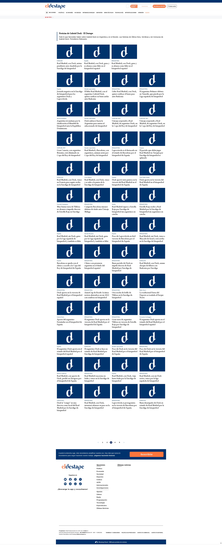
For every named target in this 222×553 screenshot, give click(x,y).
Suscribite (147, 454)
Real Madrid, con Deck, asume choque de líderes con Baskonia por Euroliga (152, 265)
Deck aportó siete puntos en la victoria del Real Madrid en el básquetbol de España (124, 182)
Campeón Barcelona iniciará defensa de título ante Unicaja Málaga (96, 209)
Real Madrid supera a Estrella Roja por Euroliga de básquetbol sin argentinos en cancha (124, 210)
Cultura (99, 479)
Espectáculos (108, 12)
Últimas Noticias (103, 508)
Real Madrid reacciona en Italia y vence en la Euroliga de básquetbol (96, 378)
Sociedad (78, 12)
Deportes (99, 12)
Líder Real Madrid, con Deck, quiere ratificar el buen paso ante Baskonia (124, 94)
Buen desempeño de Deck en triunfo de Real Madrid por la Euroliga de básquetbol (152, 405)
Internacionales (89, 12)
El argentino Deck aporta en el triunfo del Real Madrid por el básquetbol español (152, 322)
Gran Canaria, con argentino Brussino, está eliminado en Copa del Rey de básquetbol (69, 153)
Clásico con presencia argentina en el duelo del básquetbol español (94, 265)
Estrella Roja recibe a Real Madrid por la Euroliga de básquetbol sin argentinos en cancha (151, 210)
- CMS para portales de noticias (113, 542)
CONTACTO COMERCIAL (143, 532)
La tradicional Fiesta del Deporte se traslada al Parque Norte (151, 295)
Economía (69, 12)
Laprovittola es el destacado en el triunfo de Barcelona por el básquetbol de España (124, 153)
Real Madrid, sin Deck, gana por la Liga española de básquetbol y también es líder (69, 238)
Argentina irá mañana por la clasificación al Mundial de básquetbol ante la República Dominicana (69, 124)
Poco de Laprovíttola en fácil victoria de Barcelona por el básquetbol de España (123, 238)
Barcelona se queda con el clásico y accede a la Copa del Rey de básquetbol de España (69, 265)
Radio (147, 12)
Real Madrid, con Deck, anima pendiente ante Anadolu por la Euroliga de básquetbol (69, 66)
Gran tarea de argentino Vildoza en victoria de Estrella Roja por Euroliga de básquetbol (124, 323)
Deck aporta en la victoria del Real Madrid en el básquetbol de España (152, 182)
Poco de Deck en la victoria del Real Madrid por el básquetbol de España (124, 351)
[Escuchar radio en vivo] (144, 6)
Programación (102, 500)
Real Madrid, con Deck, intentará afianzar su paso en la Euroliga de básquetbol (97, 405)
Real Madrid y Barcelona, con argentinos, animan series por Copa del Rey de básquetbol (96, 153)
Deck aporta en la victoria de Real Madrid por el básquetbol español (69, 295)
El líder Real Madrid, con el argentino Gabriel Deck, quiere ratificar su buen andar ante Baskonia (96, 95)
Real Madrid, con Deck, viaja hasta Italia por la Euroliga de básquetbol (124, 378)
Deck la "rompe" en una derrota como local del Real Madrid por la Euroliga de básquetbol (68, 406)
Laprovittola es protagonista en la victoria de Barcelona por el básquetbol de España (124, 405)
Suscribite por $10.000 (159, 6)
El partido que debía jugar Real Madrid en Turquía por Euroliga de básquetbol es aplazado (151, 154)
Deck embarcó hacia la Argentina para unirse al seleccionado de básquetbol (95, 123)
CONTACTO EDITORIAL (157, 532)
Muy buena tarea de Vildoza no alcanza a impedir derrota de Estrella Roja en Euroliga (68, 209)
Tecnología (119, 12)
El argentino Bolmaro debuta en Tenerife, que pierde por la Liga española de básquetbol (152, 94)
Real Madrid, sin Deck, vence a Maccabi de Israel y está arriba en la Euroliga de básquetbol (152, 238)
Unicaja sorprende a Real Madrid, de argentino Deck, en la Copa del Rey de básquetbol (124, 123)
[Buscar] (127, 6)
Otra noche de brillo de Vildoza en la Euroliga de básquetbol (122, 295)
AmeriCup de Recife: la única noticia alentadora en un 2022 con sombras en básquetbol (96, 295)
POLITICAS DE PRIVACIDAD (129, 532)
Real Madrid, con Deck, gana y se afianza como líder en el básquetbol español (96, 66)
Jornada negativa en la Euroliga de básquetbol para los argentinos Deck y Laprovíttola (69, 95)
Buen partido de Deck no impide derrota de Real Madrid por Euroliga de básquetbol (122, 267)
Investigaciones (130, 12)
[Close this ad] (221, 543)
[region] (111, 26)
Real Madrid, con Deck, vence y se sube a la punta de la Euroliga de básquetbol (96, 182)
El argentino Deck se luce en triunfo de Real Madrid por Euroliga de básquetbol (96, 351)
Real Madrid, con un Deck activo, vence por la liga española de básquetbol (150, 378)
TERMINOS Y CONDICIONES (113, 532)
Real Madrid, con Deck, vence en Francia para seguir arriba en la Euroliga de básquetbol (69, 182)
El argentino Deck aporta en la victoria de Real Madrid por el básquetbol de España (96, 322)
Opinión (141, 12)
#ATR (99, 482)
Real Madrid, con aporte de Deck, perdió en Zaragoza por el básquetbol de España (69, 378)
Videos (99, 494)
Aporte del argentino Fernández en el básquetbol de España (69, 322)
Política (61, 12)
